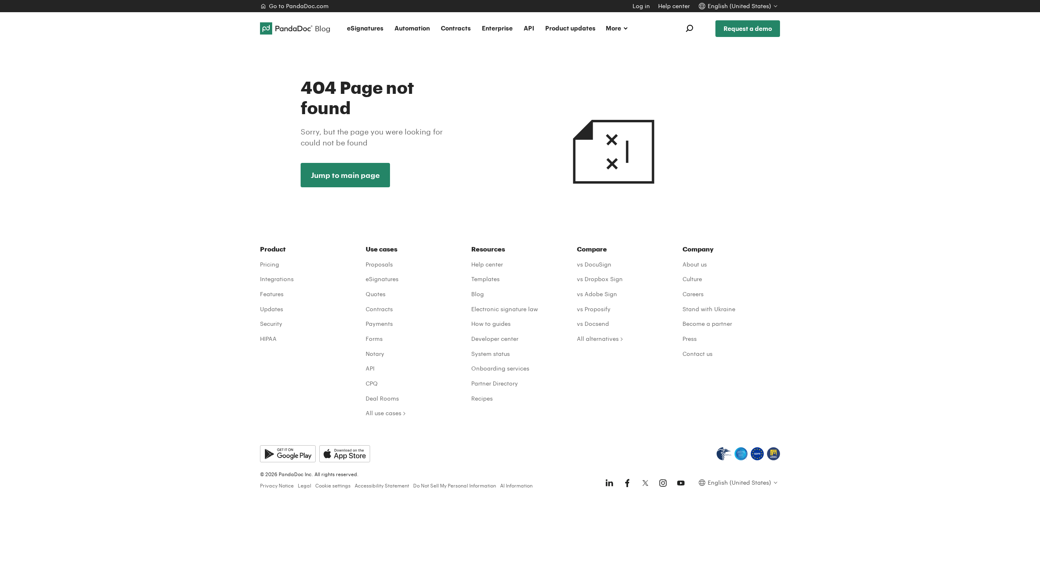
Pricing (269, 264)
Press (689, 338)
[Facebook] (627, 483)
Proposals (379, 264)
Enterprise (497, 28)
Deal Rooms (382, 398)
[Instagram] (663, 483)
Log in (641, 5)
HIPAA (268, 338)
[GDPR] (757, 453)
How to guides (491, 323)
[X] (645, 483)
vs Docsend (593, 323)
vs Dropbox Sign (600, 278)
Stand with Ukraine (708, 309)
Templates (485, 278)
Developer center (494, 338)
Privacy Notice (277, 485)
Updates (271, 309)
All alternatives (598, 338)
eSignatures (365, 28)
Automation (412, 28)
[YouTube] (681, 483)
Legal (304, 485)
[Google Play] (288, 453)
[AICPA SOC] (741, 453)
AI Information (516, 485)
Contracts (456, 28)
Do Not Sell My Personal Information (454, 485)
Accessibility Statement (382, 485)
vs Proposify (594, 309)
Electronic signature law (504, 309)
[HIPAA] (724, 453)
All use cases (383, 413)
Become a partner (707, 323)
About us (694, 264)
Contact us (697, 353)
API (529, 28)
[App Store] (344, 453)
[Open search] (689, 28)
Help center (674, 5)
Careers (693, 293)
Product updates (570, 28)
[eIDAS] (773, 453)
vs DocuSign (594, 264)
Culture (692, 278)
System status (490, 353)
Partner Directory (494, 383)
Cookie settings (333, 485)
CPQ (372, 383)
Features (272, 293)
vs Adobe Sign (597, 293)
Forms (374, 338)
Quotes (376, 293)
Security (271, 323)
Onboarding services (500, 368)
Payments (379, 323)
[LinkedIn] (609, 483)
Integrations (277, 278)
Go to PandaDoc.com (299, 5)
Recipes (482, 398)
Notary (375, 353)
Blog (477, 293)
